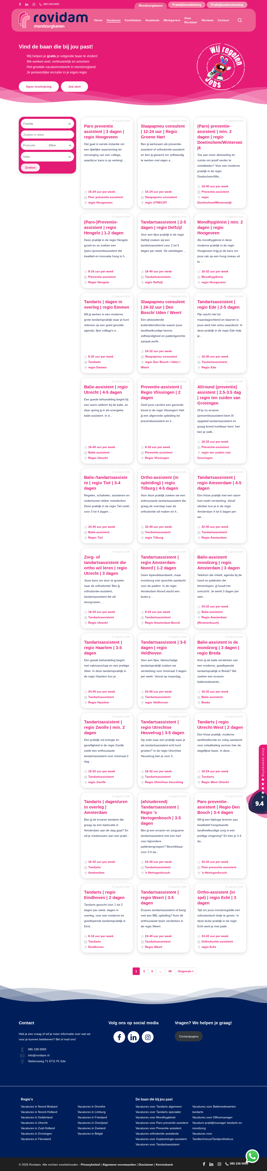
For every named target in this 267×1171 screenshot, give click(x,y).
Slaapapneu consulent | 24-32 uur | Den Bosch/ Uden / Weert (163, 307)
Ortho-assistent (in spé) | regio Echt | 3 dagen (216, 897)
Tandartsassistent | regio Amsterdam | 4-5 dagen (219, 483)
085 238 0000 (37, 1049)
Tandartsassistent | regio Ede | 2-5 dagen (218, 304)
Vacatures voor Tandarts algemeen (159, 1106)
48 (170, 971)
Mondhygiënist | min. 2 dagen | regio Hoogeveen (220, 227)
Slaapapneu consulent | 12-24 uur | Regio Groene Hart (163, 131)
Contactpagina (188, 1036)
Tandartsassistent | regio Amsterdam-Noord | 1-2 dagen (160, 562)
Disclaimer (146, 1164)
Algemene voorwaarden (119, 1164)
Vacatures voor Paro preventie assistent (162, 1122)
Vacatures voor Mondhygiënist (155, 1117)
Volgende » (186, 971)
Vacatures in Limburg (92, 1112)
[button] (39, 86)
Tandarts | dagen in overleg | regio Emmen (106, 304)
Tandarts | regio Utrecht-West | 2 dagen (220, 725)
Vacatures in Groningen (36, 1133)
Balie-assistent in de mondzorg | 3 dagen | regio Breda (218, 647)
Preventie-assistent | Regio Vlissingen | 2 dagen (161, 392)
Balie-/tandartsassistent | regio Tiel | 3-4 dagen (105, 483)
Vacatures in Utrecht (34, 1122)
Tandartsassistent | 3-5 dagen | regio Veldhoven (163, 647)
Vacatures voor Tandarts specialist (158, 1112)
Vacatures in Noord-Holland (39, 1112)
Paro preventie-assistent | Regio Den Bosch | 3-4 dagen (218, 807)
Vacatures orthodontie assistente (157, 1133)
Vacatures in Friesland (92, 1117)
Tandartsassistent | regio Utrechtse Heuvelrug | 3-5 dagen (162, 727)
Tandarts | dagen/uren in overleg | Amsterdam (105, 807)
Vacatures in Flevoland (36, 1139)
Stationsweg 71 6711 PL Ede (47, 1061)
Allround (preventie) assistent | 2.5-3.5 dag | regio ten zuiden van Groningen (219, 395)
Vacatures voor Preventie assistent (158, 1128)
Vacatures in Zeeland (92, 1128)
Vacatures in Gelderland (37, 1117)
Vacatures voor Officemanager (212, 1117)
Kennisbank (164, 1164)
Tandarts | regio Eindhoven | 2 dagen (104, 895)
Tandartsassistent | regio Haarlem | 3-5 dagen (103, 647)
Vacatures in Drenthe (91, 1106)
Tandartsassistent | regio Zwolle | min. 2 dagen (104, 727)
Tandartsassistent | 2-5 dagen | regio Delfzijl (163, 225)
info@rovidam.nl (38, 1055)
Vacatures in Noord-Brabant (39, 1106)
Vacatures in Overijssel (93, 1122)
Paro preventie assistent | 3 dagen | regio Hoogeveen (104, 131)
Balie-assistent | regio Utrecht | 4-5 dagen (106, 390)
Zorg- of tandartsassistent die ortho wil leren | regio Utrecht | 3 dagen (105, 565)
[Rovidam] (256, 817)
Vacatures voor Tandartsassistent (157, 1144)
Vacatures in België (90, 1133)
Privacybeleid (90, 1164)
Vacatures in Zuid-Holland (38, 1128)
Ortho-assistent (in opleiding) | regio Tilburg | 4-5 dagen (159, 483)
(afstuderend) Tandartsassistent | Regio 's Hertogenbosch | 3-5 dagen (161, 812)
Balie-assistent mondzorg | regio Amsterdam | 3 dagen (218, 562)
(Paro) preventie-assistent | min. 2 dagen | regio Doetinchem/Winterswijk (219, 137)
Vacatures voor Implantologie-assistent (161, 1139)
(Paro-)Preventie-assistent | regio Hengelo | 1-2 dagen (103, 227)
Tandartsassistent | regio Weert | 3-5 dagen (160, 897)
